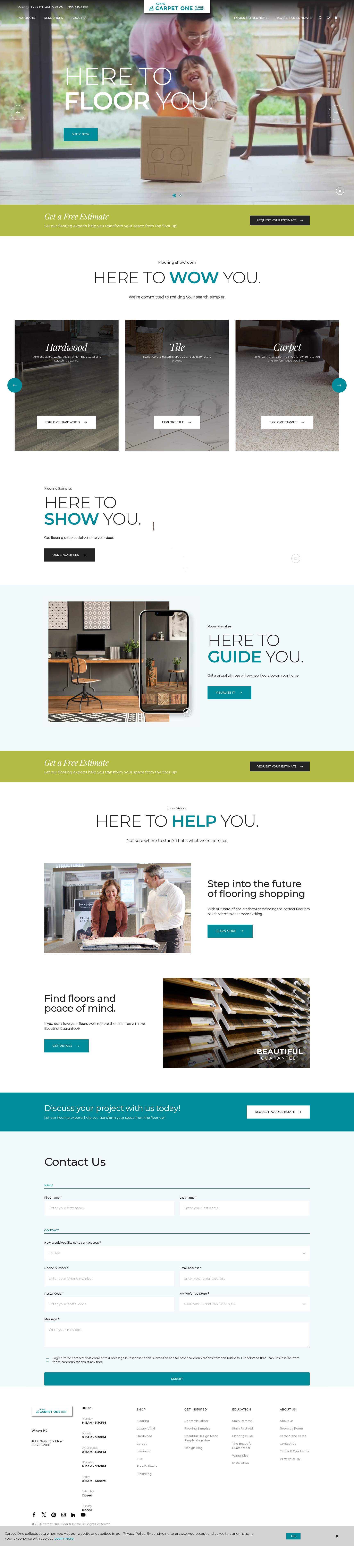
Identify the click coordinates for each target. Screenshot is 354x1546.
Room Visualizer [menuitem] (196, 1421)
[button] (320, 18)
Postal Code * (53, 1293)
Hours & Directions (251, 18)
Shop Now (81, 134)
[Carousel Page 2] (180, 195)
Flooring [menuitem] (143, 1421)
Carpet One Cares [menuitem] (293, 1436)
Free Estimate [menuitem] (147, 1466)
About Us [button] (79, 18)
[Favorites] (328, 18)
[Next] (336, 112)
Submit (177, 1379)
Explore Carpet (283, 422)
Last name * (187, 1197)
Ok (293, 1536)
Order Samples (65, 555)
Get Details (62, 1046)
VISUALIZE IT (225, 692)
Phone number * (56, 1268)
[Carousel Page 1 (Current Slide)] (174, 195)
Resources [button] (53, 18)
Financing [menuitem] (144, 1474)
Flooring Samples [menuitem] (197, 1428)
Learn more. (64, 1538)
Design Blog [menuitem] (193, 1448)
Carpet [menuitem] (142, 1443)
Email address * (190, 1268)
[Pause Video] (340, 191)
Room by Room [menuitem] (291, 1428)
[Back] (18, 112)
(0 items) (336, 17)
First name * (53, 1197)
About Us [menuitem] (287, 1421)
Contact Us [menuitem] (288, 1443)
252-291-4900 (78, 7)
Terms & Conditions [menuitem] (294, 1451)
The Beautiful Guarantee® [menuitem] (242, 1446)
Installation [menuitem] (240, 1463)
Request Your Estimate (276, 220)
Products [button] (26, 18)
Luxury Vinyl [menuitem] (146, 1428)
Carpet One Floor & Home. (62, 1524)
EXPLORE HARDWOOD (62, 422)
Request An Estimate (294, 18)
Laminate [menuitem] (144, 1451)
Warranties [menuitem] (240, 1455)
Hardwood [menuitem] (144, 1436)
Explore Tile (173, 422)
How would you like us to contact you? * (72, 1242)
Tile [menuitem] (139, 1459)
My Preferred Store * (194, 1293)
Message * (51, 1319)
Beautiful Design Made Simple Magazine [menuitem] (201, 1438)
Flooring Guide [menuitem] (243, 1436)
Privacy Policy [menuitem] (290, 1459)
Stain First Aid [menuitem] (242, 1428)
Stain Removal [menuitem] (242, 1421)
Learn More (226, 931)
